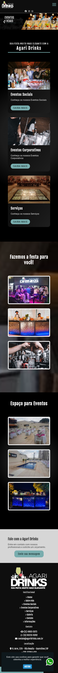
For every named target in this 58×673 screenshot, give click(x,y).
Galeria (30, 614)
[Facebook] (26, 11)
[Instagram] (29, 11)
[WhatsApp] (32, 11)
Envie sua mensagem (29, 553)
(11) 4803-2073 (30, 631)
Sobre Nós (30, 600)
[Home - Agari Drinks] (7, 4)
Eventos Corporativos (30, 607)
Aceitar (27, 666)
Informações (29, 621)
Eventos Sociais (29, 604)
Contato (30, 618)
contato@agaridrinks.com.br (30, 638)
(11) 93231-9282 (30, 635)
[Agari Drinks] (29, 290)
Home (29, 597)
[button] (54, 5)
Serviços (29, 611)
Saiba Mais (20, 108)
